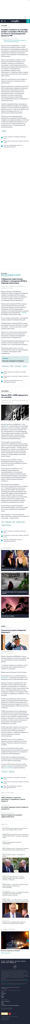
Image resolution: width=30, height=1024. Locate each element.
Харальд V (4, 771)
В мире (3, 626)
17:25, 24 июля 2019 (5, 27)
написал (14, 185)
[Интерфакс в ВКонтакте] (7, 1008)
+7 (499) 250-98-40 (8, 984)
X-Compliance (3, 993)
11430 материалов (5, 953)
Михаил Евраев (6, 204)
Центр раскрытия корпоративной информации (10, 1005)
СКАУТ (2, 994)
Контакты (3, 961)
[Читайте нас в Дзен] (2, 1008)
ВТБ (7, 426)
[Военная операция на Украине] (15, 948)
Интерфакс (15, 21)
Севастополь (5, 366)
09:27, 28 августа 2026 (6, 392)
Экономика (5, 391)
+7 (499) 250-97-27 (18, 984)
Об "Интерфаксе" (10, 961)
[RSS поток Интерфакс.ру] (9, 1008)
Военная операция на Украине (11, 157)
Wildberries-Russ (20, 522)
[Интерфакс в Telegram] (4, 1008)
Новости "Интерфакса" (5, 1001)
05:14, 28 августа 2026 (6, 276)
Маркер (2, 996)
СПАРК (2, 992)
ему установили (9, 768)
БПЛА (11, 366)
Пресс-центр (17, 961)
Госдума (4, 131)
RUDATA (2, 1004)
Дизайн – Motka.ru (5, 1019)
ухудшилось (4, 677)
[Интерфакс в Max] (11, 1008)
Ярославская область (17, 204)
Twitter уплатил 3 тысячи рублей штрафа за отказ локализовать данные (15, 41)
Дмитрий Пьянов (6, 525)
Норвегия (11, 771)
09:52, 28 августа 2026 (6, 627)
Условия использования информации (9, 1016)
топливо (24, 366)
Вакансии (23, 961)
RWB (14, 522)
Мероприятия (13, 962)
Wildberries (8, 522)
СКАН (2, 1002)
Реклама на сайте (5, 962)
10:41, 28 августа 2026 (6, 158)
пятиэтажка (18, 366)
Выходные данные (5, 1018)
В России (4, 25)
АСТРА (2, 997)
